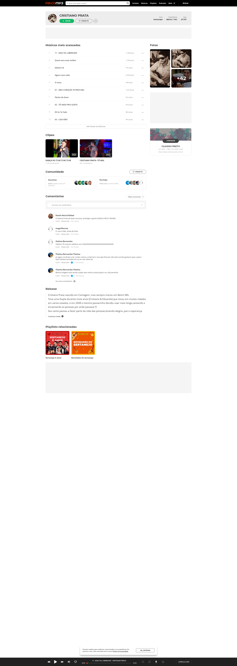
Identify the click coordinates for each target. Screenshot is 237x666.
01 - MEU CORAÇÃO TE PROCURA (69, 90)
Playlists (153, 3)
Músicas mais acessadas (63, 45)
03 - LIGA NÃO (61, 119)
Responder (65, 221)
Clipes (50, 135)
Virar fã (85, 21)
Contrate (171, 141)
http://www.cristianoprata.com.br (170, 152)
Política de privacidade (120, 651)
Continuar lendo (54, 316)
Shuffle (142, 661)
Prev (49, 661)
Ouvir (67, 21)
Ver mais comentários (64, 281)
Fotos (154, 45)
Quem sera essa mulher (65, 60)
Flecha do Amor (62, 97)
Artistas (135, 3)
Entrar (185, 3)
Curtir (58, 221)
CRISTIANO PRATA (74, 15)
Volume (69, 661)
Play (55, 661)
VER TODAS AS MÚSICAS (95, 126)
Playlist (162, 661)
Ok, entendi (145, 650)
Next (62, 661)
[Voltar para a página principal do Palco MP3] (55, 3)
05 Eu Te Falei (61, 112)
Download (156, 661)
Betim (169, 19)
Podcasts (162, 3)
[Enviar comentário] (142, 204)
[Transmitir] (169, 661)
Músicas (144, 3)
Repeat (149, 661)
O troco (58, 82)
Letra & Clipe (183, 662)
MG (175, 19)
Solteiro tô (59, 68)
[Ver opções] (96, 21)
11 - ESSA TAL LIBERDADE (66, 53)
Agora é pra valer (62, 75)
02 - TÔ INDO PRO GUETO (66, 105)
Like (75, 661)
